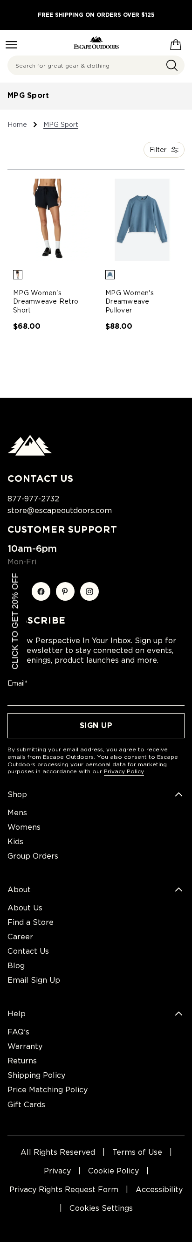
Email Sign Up (33, 980)
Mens (17, 812)
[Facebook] (41, 591)
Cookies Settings (101, 1208)
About (19, 889)
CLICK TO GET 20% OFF (15, 621)
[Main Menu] (11, 45)
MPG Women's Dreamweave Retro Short (45, 301)
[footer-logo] (29, 453)
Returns (22, 1060)
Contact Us (28, 951)
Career (20, 936)
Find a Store (30, 922)
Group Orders (32, 856)
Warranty (24, 1046)
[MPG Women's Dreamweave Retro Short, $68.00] (50, 220)
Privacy (57, 1170)
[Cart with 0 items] (175, 43)
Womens (24, 827)
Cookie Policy (113, 1170)
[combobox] (96, 65)
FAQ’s (18, 1031)
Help (16, 1013)
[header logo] (96, 43)
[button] (17, 274)
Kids (15, 841)
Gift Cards (26, 1104)
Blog (16, 965)
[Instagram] (89, 591)
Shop (17, 794)
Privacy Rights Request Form (63, 1189)
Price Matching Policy (47, 1089)
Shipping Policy (36, 1075)
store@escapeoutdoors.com (59, 510)
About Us (24, 907)
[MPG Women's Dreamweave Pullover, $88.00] (142, 220)
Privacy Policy (124, 771)
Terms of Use (137, 1152)
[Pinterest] (65, 591)
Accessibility (159, 1189)
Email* (17, 683)
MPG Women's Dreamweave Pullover (129, 301)
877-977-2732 (33, 498)
